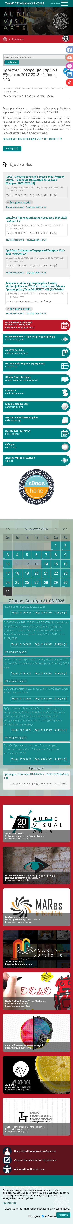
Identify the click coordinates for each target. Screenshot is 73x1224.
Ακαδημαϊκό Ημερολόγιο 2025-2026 (24, 606)
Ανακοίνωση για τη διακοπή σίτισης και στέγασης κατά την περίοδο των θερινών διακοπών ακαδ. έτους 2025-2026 (36, 663)
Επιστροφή (12, 148)
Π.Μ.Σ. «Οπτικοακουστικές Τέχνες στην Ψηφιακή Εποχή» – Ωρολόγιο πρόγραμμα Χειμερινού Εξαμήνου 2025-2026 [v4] (34, 180)
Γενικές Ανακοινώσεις (15, 207)
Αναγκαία (35, 1216)
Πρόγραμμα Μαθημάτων (36, 207)
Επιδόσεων (50, 1216)
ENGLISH (55, 3)
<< (7, 528)
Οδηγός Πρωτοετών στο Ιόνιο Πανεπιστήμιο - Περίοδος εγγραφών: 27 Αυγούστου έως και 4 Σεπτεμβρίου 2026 (31, 749)
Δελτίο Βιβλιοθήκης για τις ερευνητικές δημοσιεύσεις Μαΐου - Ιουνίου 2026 (36, 690)
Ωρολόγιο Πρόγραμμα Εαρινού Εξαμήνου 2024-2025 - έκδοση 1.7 (36, 219)
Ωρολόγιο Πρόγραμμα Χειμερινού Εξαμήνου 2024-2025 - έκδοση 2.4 (35, 252)
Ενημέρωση (18, 39)
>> (65, 528)
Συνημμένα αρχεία (20, 202)
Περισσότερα (9, 1203)
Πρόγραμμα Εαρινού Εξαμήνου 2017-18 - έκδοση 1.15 (32, 138)
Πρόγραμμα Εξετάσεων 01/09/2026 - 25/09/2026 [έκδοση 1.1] (36, 776)
